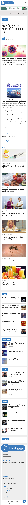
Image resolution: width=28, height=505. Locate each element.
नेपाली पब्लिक (8, 38)
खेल (19, 481)
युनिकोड (14, 483)
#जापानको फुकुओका (4, 13)
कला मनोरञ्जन (10, 483)
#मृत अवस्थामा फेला (20, 13)
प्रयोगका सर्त (18, 501)
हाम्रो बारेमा (5, 455)
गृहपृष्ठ (4, 481)
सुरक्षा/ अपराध (5, 483)
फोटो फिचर (16, 481)
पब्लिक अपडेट (8, 481)
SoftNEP (23, 504)
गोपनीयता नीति (12, 501)
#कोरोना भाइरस (6, 133)
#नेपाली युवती (12, 13)
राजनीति (12, 481)
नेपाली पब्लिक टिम (7, 457)
